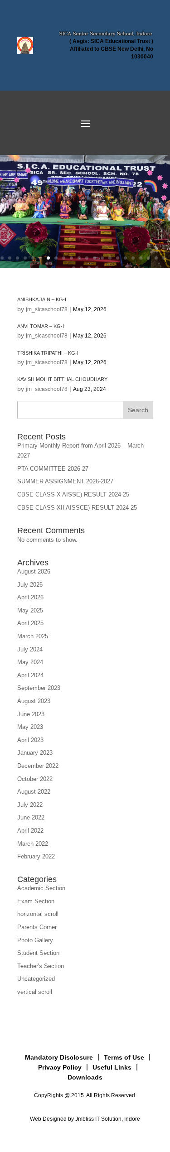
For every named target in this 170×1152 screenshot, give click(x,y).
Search (138, 410)
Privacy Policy (60, 1067)
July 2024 (30, 649)
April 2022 (30, 830)
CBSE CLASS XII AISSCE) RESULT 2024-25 (77, 507)
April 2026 (30, 597)
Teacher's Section (40, 966)
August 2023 (33, 701)
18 (133, 258)
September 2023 (38, 687)
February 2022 (36, 856)
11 (79, 258)
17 (125, 258)
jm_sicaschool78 (47, 309)
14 (102, 258)
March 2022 (32, 843)
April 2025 (30, 623)
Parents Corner (37, 927)
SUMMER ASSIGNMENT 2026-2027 (65, 481)
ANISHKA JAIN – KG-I (41, 299)
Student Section (38, 953)
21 (156, 258)
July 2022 (30, 804)
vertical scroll (34, 991)
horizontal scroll (37, 914)
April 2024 (30, 675)
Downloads (85, 1077)
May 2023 (30, 726)
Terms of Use (124, 1057)
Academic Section (41, 888)
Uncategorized (36, 978)
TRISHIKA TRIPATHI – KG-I (47, 353)
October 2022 (35, 779)
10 (71, 258)
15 (110, 258)
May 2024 (30, 662)
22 (163, 258)
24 (81, 268)
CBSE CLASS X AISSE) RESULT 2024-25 (73, 494)
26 (96, 268)
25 (89, 268)
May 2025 (30, 610)
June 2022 (30, 817)
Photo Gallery (35, 940)
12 (86, 258)
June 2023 (30, 714)
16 (117, 258)
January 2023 (35, 752)
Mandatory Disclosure (59, 1057)
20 (148, 258)
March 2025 (32, 636)
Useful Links (111, 1067)
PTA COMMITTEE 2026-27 (52, 468)
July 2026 (30, 584)
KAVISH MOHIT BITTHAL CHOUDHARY (62, 379)
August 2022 (33, 791)
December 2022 (37, 765)
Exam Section (35, 901)
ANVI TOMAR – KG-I (40, 326)
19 (140, 258)
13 (94, 258)
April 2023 (30, 740)
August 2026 (33, 571)
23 (73, 268)
